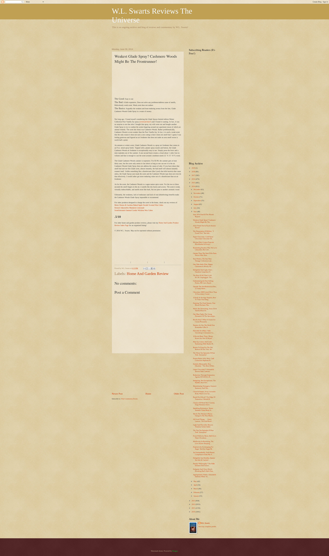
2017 (194, 175)
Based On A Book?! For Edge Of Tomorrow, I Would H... (204, 398)
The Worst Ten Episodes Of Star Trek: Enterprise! (204, 354)
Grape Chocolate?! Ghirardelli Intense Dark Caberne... (203, 370)
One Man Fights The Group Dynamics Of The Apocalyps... (204, 315)
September (197, 200)
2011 (194, 508)
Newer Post (117, 393)
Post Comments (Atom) (129, 399)
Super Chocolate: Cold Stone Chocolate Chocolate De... (203, 238)
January (196, 496)
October (196, 197)
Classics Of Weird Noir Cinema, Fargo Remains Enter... (204, 404)
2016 (194, 179)
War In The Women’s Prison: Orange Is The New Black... (203, 415)
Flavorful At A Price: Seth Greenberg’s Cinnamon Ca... (203, 332)
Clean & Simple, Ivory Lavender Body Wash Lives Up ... (204, 392)
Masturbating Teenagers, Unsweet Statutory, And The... (204, 387)
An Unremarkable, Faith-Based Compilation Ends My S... (203, 453)
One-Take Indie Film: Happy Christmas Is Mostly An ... (203, 265)
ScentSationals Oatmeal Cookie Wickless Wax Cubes (134, 210)
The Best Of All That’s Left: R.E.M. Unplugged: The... (203, 276)
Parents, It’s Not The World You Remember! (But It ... (204, 326)
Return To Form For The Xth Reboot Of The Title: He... (203, 348)
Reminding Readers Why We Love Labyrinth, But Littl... (205, 249)
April (196, 485)
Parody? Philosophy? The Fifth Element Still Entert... (204, 465)
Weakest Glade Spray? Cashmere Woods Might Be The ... (204, 221)
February (197, 492)
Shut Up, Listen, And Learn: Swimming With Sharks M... (203, 343)
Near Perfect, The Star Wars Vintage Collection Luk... (203, 260)
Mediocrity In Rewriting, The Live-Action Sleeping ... (203, 442)
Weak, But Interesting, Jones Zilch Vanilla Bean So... (205, 310)
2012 (194, 504)
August (196, 204)
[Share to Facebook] (151, 268)
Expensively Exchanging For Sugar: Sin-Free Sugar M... (203, 448)
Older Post (179, 393)
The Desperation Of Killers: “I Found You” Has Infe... (203, 232)
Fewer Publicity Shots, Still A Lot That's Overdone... (204, 437)
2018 (194, 172)
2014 (194, 186)
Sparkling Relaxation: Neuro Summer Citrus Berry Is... (203, 409)
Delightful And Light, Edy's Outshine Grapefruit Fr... (202, 271)
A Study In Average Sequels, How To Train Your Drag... (204, 298)
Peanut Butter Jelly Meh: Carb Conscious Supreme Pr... (203, 359)
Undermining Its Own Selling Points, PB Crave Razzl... (203, 282)
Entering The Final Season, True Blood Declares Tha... (204, 304)
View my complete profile (207, 526)
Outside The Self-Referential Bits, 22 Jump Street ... (204, 287)
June (195, 212)
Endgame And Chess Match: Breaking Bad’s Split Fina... (203, 470)
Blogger (175, 551)
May (195, 481)
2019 (194, 168)
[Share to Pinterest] (154, 268)
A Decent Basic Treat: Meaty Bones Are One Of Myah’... (203, 337)
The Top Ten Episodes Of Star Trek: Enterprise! (203, 431)
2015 (194, 183)
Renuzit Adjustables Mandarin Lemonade (129, 208)
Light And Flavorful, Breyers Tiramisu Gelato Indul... (203, 426)
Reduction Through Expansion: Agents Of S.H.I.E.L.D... (204, 376)
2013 (194, 501)
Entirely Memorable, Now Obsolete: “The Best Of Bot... (204, 365)
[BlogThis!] (147, 268)
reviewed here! (145, 122)
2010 (194, 512)
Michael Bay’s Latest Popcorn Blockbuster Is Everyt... (203, 243)
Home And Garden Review (148, 273)
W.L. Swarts (205, 523)
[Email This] (144, 268)
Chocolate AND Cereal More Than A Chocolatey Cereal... (205, 293)
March (196, 489)
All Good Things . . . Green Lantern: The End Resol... (203, 420)
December (197, 189)
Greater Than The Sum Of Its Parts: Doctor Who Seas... (205, 254)
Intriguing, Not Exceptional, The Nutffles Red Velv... (204, 381)
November (197, 193)
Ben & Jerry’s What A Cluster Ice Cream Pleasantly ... (204, 321)
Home (148, 393)
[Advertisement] (158, 38)
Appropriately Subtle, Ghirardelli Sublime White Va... (204, 476)
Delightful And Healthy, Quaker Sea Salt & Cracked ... (204, 459)
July (195, 208)
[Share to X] (149, 268)
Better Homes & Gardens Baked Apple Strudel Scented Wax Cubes (139, 205)
